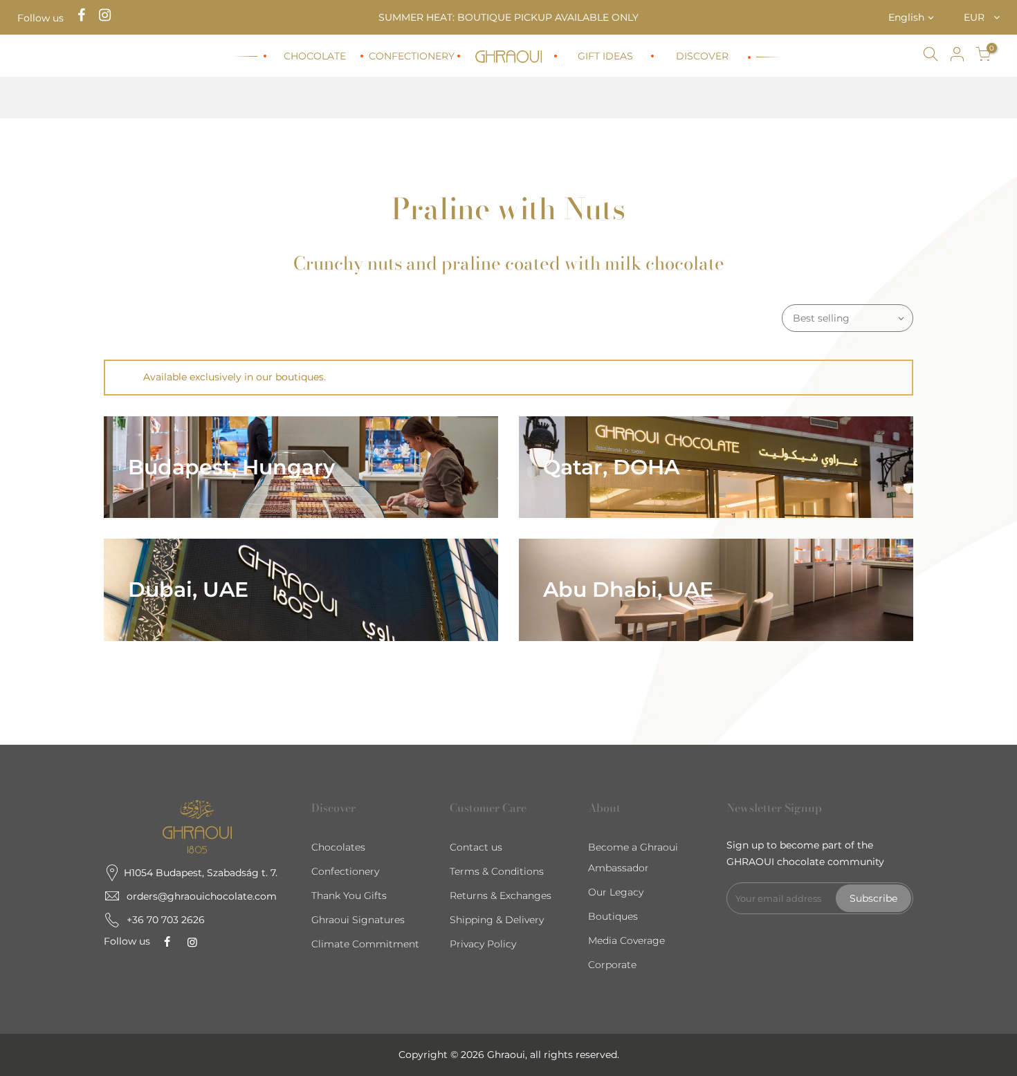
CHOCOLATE (315, 56)
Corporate (612, 964)
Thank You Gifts (349, 895)
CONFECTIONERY (412, 56)
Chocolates (338, 847)
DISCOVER (702, 56)
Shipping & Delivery (497, 919)
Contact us (476, 847)
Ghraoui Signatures (358, 919)
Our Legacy (615, 892)
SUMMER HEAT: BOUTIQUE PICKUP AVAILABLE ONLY (508, 17)
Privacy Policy (483, 944)
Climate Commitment (365, 944)
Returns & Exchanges (500, 895)
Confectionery (345, 871)
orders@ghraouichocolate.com (202, 896)
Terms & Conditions (497, 871)
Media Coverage (626, 940)
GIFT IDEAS (605, 56)
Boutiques (613, 916)
